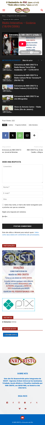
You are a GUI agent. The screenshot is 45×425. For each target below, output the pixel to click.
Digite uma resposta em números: (14, 212)
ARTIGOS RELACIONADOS (11, 60)
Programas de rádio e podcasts (16, 16)
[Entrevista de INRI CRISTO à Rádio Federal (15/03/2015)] (7, 88)
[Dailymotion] (7, 403)
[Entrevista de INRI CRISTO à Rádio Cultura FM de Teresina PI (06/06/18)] (7, 78)
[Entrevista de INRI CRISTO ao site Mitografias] (7, 99)
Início (3, 16)
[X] (12, 135)
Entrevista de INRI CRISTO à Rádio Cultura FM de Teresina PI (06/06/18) (27, 77)
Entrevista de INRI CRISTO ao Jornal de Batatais (11, 151)
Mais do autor (28, 60)
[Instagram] (19, 402)
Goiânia (11, 125)
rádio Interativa (33, 125)
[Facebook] (5, 135)
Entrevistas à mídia (6, 101)
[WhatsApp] (20, 135)
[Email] (27, 135)
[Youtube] (25, 409)
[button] (3, 10)
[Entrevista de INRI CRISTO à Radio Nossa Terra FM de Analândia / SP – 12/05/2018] (7, 67)
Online (9, 322)
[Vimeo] (19, 409)
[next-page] (42, 60)
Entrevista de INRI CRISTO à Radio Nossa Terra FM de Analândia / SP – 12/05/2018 (26, 67)
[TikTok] (31, 403)
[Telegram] (25, 403)
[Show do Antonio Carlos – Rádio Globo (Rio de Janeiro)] (7, 109)
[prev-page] (38, 60)
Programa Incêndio (20, 125)
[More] (34, 135)
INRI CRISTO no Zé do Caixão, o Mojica (35, 151)
